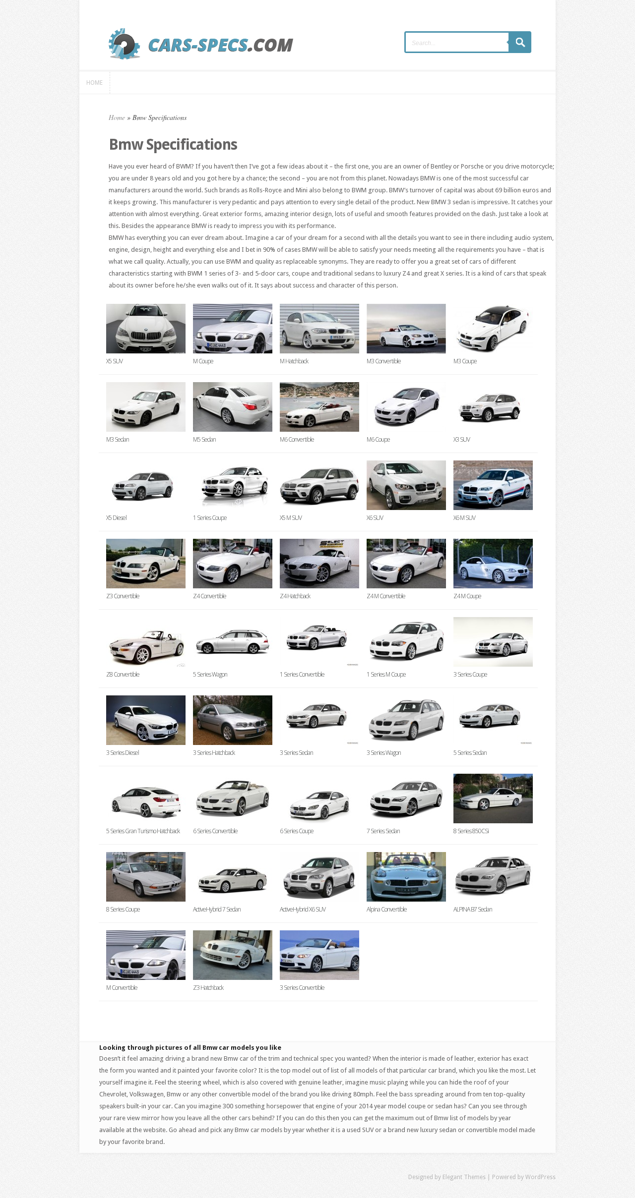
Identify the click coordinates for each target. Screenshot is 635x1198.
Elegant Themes (464, 1177)
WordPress (540, 1177)
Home (117, 117)
